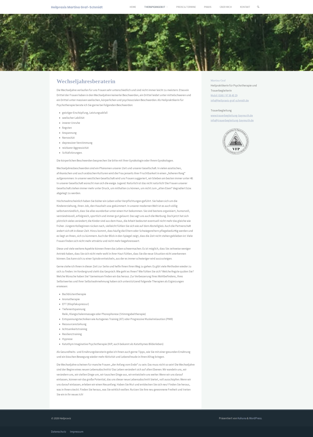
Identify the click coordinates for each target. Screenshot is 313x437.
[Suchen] (258, 7)
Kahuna (241, 418)
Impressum (76, 431)
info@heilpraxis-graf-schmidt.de (230, 100)
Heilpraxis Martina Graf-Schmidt (77, 7)
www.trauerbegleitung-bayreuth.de (232, 115)
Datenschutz (58, 431)
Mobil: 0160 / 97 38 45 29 (224, 95)
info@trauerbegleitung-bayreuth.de (232, 120)
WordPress (255, 418)
